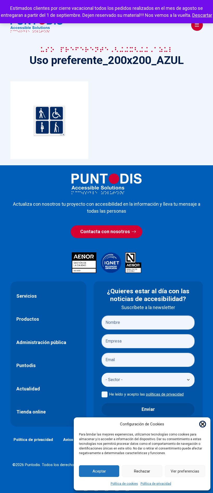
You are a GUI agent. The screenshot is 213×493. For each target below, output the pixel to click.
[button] (202, 424)
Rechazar (142, 471)
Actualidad (28, 388)
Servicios (26, 296)
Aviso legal (73, 439)
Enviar (148, 409)
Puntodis (26, 365)
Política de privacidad (156, 483)
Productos (27, 319)
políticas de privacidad (165, 394)
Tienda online (31, 412)
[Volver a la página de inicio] (106, 183)
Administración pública (41, 342)
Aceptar (99, 471)
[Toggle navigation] (197, 25)
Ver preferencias (185, 471)
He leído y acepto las (146, 394)
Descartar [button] (202, 15)
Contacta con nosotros (105, 231)
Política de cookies (124, 483)
